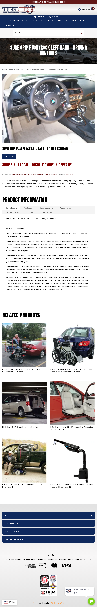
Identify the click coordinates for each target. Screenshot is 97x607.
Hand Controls (17, 174)
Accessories (65, 208)
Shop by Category (12, 21)
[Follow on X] (48, 555)
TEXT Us (9, 156)
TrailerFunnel (56, 603)
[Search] (81, 33)
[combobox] (48, 33)
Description (11, 208)
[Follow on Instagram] (53, 555)
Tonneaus (60, 21)
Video (30, 212)
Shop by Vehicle (77, 21)
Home (4, 69)
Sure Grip (69, 174)
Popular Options (13, 212)
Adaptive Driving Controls (33, 174)
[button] (90, 78)
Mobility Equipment (16, 69)
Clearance (9, 25)
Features (28, 208)
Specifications (46, 208)
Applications (46, 212)
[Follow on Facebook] (44, 555)
